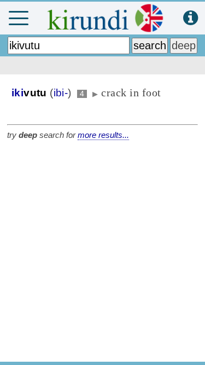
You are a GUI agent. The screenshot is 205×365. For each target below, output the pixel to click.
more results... (103, 135)
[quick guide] (190, 18)
